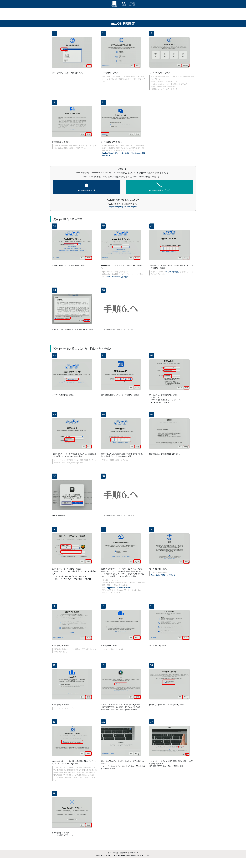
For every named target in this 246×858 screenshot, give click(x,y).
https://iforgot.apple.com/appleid (123, 207)
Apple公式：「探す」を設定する (163, 575)
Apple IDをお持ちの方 (87, 190)
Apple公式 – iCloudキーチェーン (119, 588)
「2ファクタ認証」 (173, 272)
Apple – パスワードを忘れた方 (117, 277)
